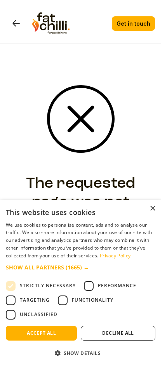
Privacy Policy (115, 255)
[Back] (16, 23)
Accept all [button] (41, 333)
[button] (80, 267)
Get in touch (133, 23)
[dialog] (80, 283)
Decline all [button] (118, 333)
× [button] (152, 208)
